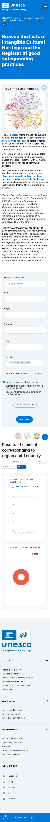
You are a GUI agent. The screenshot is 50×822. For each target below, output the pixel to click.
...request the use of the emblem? (16, 685)
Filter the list (24, 419)
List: (8, 341)
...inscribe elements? (11, 674)
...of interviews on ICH (11, 714)
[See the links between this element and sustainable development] (37, 436)
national (37, 373)
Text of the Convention (12, 738)
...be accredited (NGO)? (12, 681)
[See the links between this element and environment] (27, 436)
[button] (4, 25)
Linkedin (11, 799)
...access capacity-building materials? (18, 677)
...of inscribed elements (12, 710)
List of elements (9, 467)
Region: (7, 308)
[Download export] (45, 438)
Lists (4, 21)
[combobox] (25, 299)
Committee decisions (11, 754)
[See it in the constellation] (18, 436)
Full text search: (12, 277)
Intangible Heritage (32, 18)
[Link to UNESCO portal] (16, 5)
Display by (15, 462)
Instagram (12, 781)
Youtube (11, 787)
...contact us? (7, 689)
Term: (9, 357)
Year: (6, 292)
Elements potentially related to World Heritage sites (24, 387)
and (34, 462)
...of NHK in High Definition (13, 718)
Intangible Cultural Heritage (15, 10)
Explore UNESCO (23, 817)
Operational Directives (12, 742)
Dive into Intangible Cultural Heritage (22, 176)
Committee (12, 134)
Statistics (21, 467)
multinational (22, 373)
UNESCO (6, 18)
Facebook (12, 776)
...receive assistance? (11, 670)
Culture (17, 18)
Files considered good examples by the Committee (23, 393)
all (10, 373)
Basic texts (6, 746)
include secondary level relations (22, 382)
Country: (8, 324)
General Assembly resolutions (15, 750)
